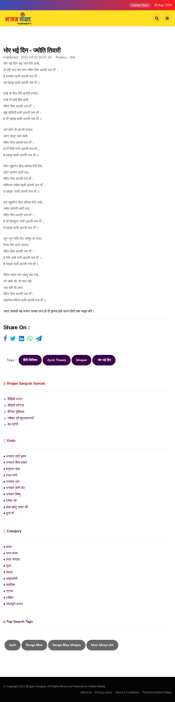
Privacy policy (103, 692)
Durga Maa (34, 645)
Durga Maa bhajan (67, 645)
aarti (12, 645)
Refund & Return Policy (157, 692)
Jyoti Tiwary (56, 360)
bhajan (81, 360)
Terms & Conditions (127, 692)
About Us (86, 692)
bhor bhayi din (102, 645)
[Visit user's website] (5, 339)
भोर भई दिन (104, 360)
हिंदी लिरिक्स (30, 360)
